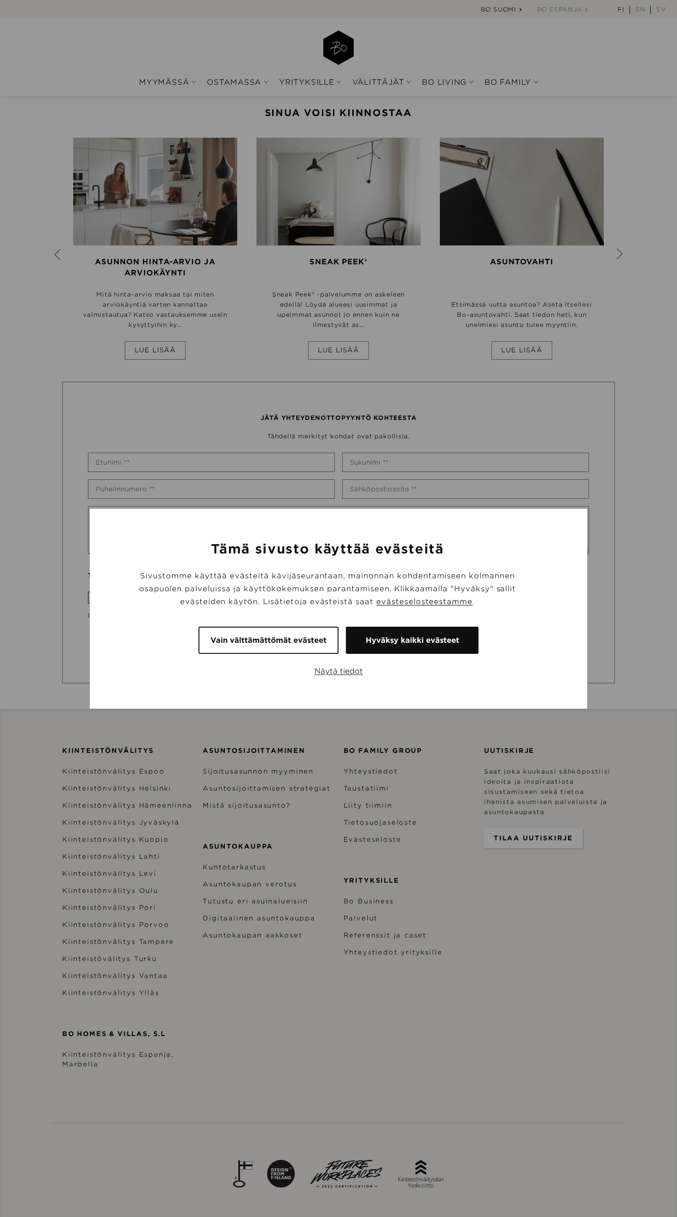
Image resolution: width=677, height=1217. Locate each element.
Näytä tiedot (339, 670)
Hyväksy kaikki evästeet (412, 639)
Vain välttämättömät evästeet (268, 639)
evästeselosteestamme (424, 601)
